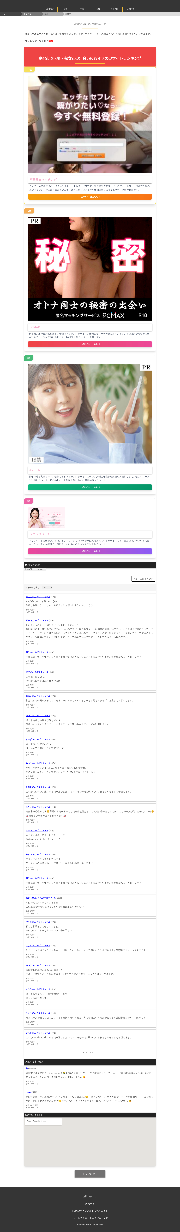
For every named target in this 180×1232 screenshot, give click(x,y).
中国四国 (114, 9)
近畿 (98, 9)
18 (90, 1052)
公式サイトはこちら (89, 197)
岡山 (46, 14)
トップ (4, 14)
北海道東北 (49, 9)
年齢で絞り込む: (33, 587)
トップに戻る (90, 1173)
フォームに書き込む (143, 579)
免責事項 (90, 1203)
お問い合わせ (90, 1196)
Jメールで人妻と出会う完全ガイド (90, 1218)
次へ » (94, 1052)
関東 (65, 9)
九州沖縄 (130, 9)
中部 (82, 9)
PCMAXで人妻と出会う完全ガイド (90, 1211)
